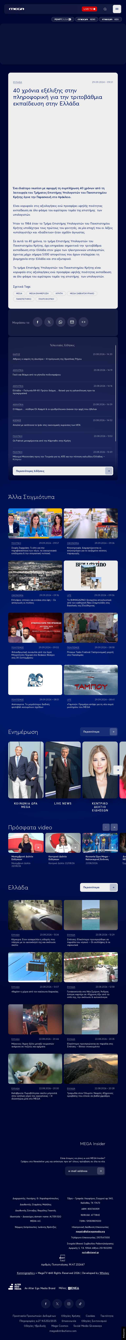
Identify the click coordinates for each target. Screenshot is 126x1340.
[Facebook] (37, 322)
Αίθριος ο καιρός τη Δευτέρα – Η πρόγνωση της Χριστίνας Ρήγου (47, 358)
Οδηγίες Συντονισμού (94, 1321)
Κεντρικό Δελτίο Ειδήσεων (58, 858)
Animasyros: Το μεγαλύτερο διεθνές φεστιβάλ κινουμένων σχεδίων (30, 706)
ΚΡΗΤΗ (59, 293)
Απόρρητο (123, 1333)
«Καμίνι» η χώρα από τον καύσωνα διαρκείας (34, 991)
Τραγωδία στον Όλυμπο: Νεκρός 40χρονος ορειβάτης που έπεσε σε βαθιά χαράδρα (90, 1094)
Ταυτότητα (106, 1315)
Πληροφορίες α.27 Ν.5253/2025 (37, 1321)
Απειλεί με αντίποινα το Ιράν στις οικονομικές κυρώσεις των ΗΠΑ (46, 425)
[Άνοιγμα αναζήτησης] (105, 9)
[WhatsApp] (60, 322)
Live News (63, 803)
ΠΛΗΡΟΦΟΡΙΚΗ (46, 299)
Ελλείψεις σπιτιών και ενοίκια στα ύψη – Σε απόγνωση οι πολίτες (33, 601)
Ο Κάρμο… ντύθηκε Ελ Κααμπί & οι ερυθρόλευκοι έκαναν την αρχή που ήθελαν (55, 409)
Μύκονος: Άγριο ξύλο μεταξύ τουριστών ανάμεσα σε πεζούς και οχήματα (32, 1045)
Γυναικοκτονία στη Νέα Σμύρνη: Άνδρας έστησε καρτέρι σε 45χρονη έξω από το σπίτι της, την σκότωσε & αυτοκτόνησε (88, 994)
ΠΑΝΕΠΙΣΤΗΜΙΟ (23, 299)
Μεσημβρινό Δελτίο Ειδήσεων (22, 858)
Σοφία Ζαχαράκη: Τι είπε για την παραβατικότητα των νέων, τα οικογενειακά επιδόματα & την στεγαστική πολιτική (33, 550)
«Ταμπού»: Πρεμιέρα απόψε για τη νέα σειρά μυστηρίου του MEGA (90, 706)
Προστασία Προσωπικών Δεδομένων (34, 1315)
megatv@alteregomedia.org (90, 1231)
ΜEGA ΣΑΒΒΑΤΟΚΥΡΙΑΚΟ (82, 293)
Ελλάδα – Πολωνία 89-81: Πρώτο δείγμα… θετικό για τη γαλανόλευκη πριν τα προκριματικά (54, 392)
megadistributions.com (63, 1330)
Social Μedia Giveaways (88, 1325)
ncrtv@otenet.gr (90, 1252)
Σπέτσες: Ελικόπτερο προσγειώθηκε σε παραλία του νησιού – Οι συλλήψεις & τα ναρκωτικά (88, 942)
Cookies (90, 1315)
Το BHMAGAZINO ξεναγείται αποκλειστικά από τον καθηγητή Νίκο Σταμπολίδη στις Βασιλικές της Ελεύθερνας (89, 602)
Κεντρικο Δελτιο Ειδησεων (100, 807)
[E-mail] (72, 322)
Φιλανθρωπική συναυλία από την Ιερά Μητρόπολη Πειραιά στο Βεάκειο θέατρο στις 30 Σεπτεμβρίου (33, 655)
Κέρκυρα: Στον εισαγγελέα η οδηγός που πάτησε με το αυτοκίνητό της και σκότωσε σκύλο (33, 942)
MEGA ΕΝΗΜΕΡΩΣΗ (39, 293)
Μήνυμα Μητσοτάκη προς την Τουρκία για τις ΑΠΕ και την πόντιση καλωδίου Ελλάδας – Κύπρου (59, 458)
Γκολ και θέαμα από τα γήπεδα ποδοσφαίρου (37, 374)
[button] (117, 9)
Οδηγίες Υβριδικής (35, 1325)
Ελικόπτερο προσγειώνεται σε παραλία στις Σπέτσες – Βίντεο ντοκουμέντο (90, 1045)
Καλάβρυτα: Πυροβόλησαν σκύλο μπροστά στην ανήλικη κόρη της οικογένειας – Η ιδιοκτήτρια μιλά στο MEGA (34, 1096)
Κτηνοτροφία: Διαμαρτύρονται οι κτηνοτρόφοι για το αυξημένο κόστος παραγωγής (87, 550)
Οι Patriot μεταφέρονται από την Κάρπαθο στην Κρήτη (42, 440)
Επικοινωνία (69, 1321)
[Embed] (83, 322)
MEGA (19, 293)
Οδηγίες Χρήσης (70, 1315)
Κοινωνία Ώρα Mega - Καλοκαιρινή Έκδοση (97, 858)
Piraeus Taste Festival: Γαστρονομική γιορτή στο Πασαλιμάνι (90, 653)
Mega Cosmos (59, 1325)
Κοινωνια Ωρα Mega (26, 805)
